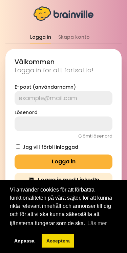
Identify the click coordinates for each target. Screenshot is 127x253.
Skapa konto (74, 37)
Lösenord (26, 112)
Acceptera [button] (58, 240)
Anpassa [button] (24, 240)
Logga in (40, 37)
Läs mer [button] (97, 223)
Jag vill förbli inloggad (50, 147)
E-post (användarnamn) (45, 87)
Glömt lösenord (95, 136)
